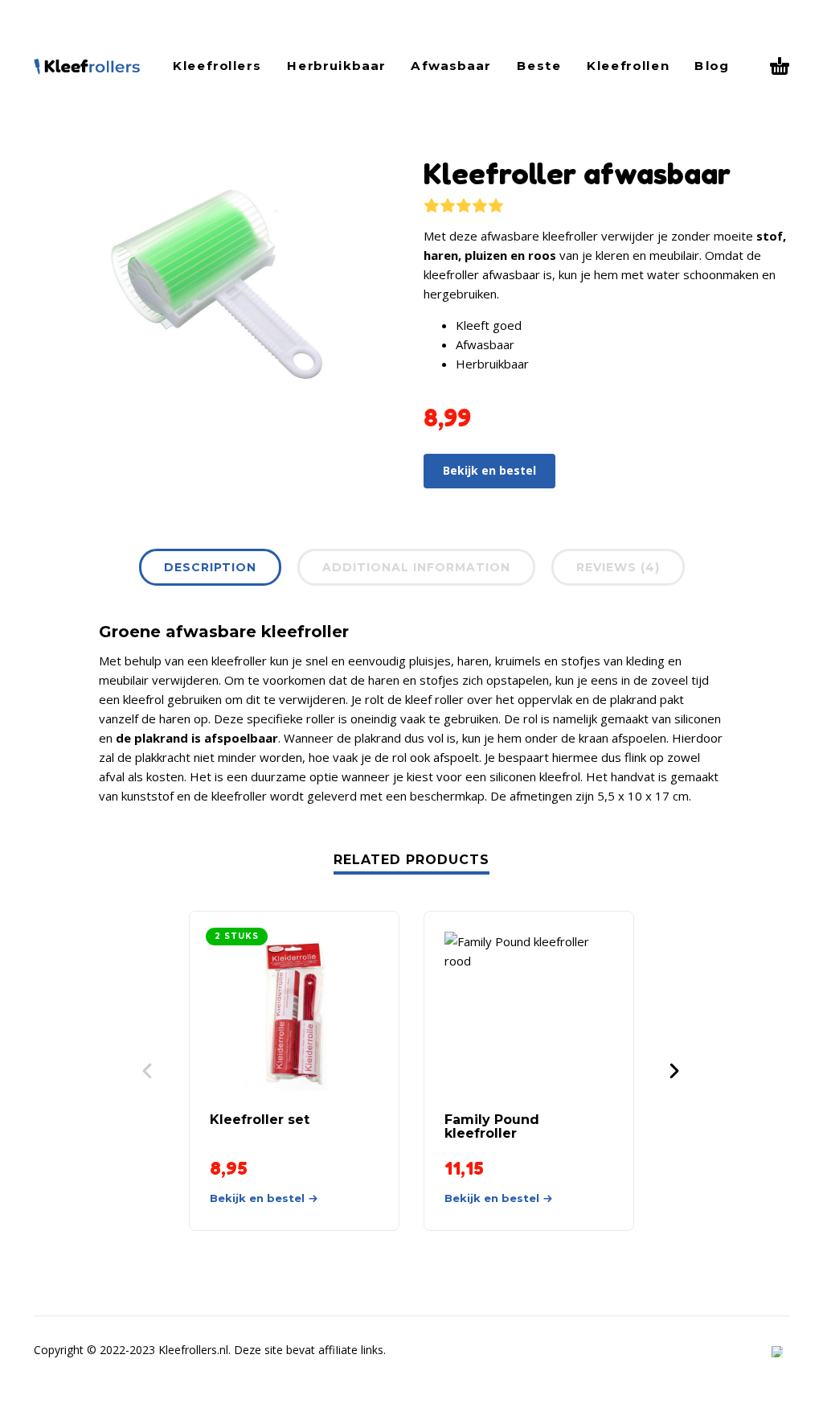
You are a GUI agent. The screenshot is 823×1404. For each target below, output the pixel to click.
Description (210, 567)
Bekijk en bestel (489, 470)
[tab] (210, 570)
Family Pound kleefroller (491, 1126)
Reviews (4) (618, 567)
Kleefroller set (259, 1119)
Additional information (416, 567)
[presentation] (64, 284)
